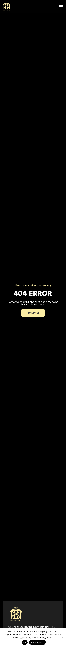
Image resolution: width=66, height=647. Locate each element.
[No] (62, 637)
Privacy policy (37, 642)
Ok (24, 642)
